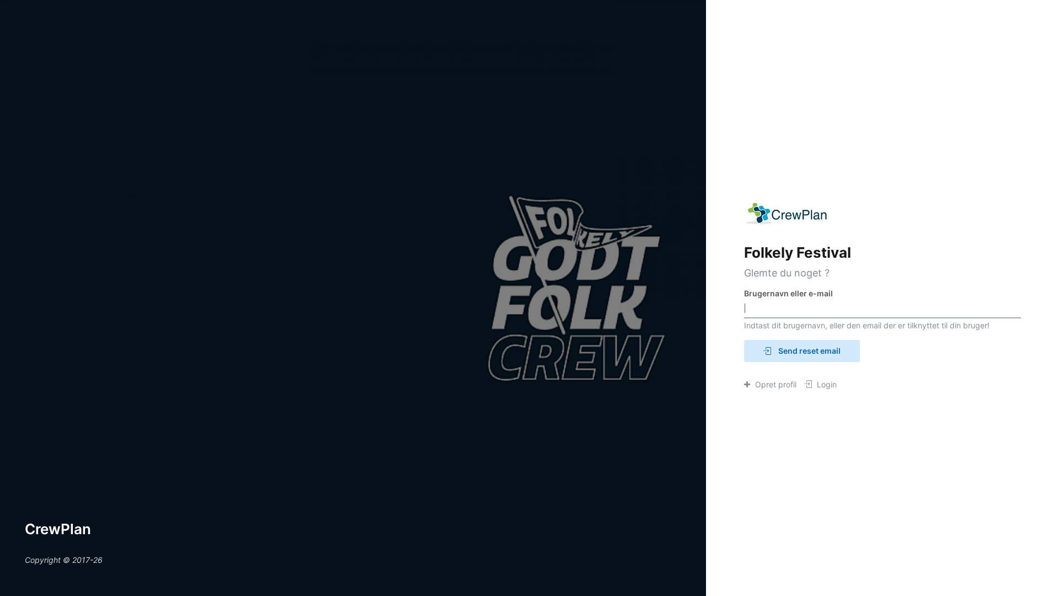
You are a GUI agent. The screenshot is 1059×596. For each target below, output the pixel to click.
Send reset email (809, 350)
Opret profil (774, 384)
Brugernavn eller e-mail (788, 293)
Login (826, 384)
